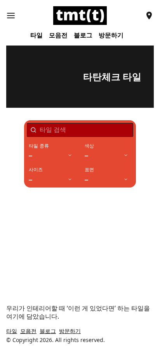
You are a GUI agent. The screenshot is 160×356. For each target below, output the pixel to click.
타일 (36, 35)
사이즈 (36, 170)
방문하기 (111, 35)
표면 (89, 170)
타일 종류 (39, 146)
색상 (89, 146)
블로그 (83, 35)
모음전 (58, 35)
